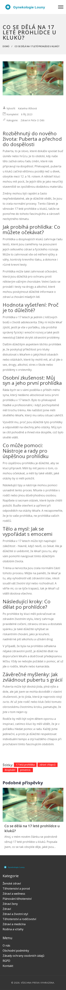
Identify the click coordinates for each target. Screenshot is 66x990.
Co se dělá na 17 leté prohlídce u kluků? (32, 828)
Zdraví (7, 909)
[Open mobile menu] (60, 7)
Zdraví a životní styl (15, 914)
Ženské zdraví (12, 883)
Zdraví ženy (10, 904)
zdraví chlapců (47, 764)
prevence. (25, 769)
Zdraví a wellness (14, 894)
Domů (6, 46)
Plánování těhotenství (17, 899)
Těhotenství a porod (16, 888)
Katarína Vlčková (27, 108)
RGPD (6, 961)
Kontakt (8, 966)
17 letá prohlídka (25, 764)
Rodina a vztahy (13, 929)
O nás (6, 945)
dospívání (10, 769)
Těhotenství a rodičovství (19, 919)
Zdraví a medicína (14, 924)
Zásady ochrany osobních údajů (23, 956)
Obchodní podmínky (16, 951)
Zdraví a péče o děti (32, 120)
